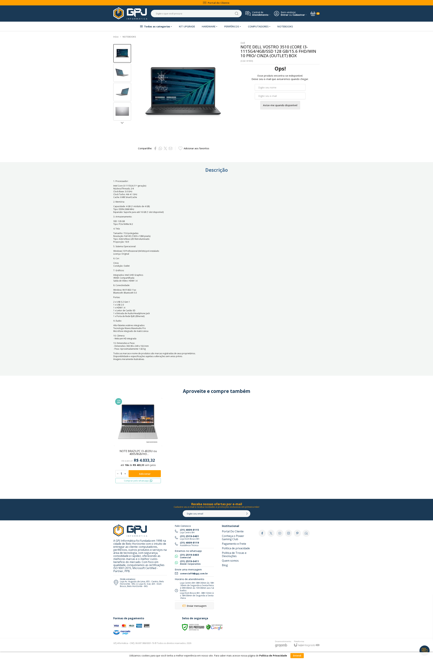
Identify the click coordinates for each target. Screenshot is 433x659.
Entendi (297, 655)
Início (116, 36)
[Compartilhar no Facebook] (155, 148)
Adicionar (145, 473)
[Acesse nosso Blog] (306, 533)
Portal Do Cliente (233, 531)
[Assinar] (247, 513)
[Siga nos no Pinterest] (297, 533)
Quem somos (230, 560)
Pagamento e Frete (234, 544)
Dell (243, 43)
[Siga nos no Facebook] (262, 533)
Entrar (284, 15)
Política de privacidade (236, 548)
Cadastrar (299, 15)
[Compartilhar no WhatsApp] (160, 148)
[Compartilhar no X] (165, 148)
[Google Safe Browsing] (214, 627)
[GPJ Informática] (130, 13)
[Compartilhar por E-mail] (170, 148)
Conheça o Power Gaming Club (233, 537)
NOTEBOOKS (129, 36)
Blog (225, 565)
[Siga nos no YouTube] (279, 533)
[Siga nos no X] (271, 533)
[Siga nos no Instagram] (288, 533)
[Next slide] (122, 122)
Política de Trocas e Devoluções (234, 554)
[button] (122, 53)
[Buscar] (236, 13)
